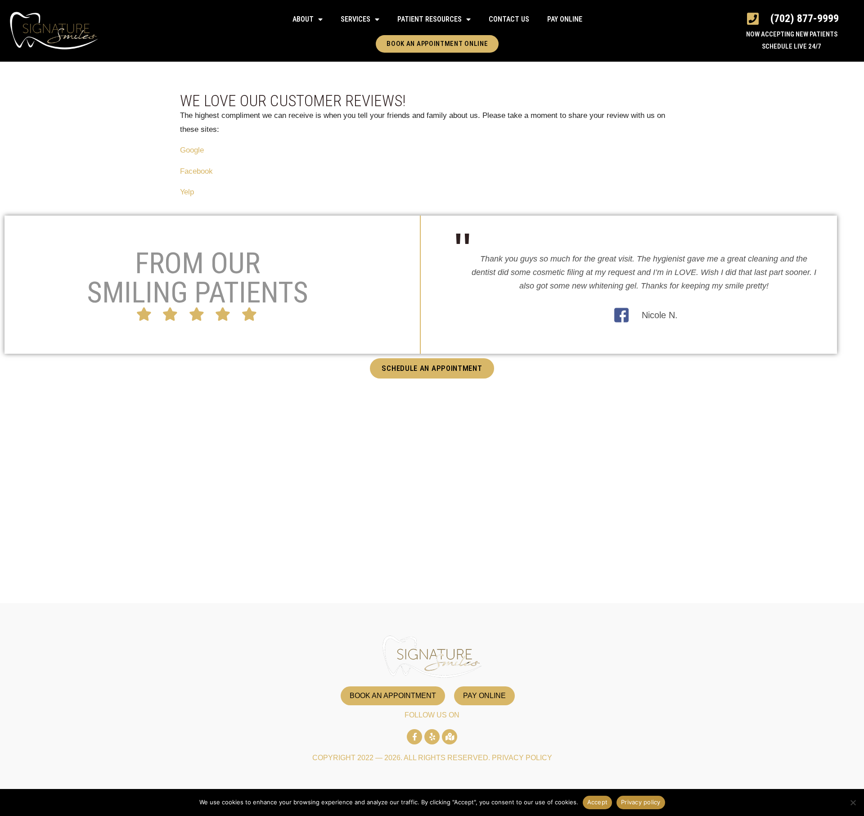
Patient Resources (429, 19)
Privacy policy (641, 802)
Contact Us (509, 19)
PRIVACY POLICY (522, 758)
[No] (852, 802)
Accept (597, 802)
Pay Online (564, 19)
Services (355, 19)
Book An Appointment (393, 695)
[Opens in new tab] (414, 736)
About (303, 19)
